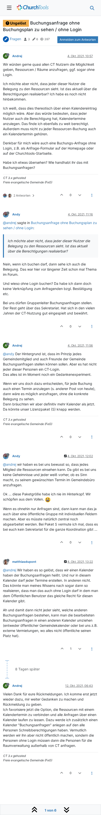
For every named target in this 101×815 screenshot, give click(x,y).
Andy (16, 214)
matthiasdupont (24, 562)
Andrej (17, 56)
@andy (8, 354)
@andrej (9, 223)
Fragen (15, 39)
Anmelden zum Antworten (78, 39)
